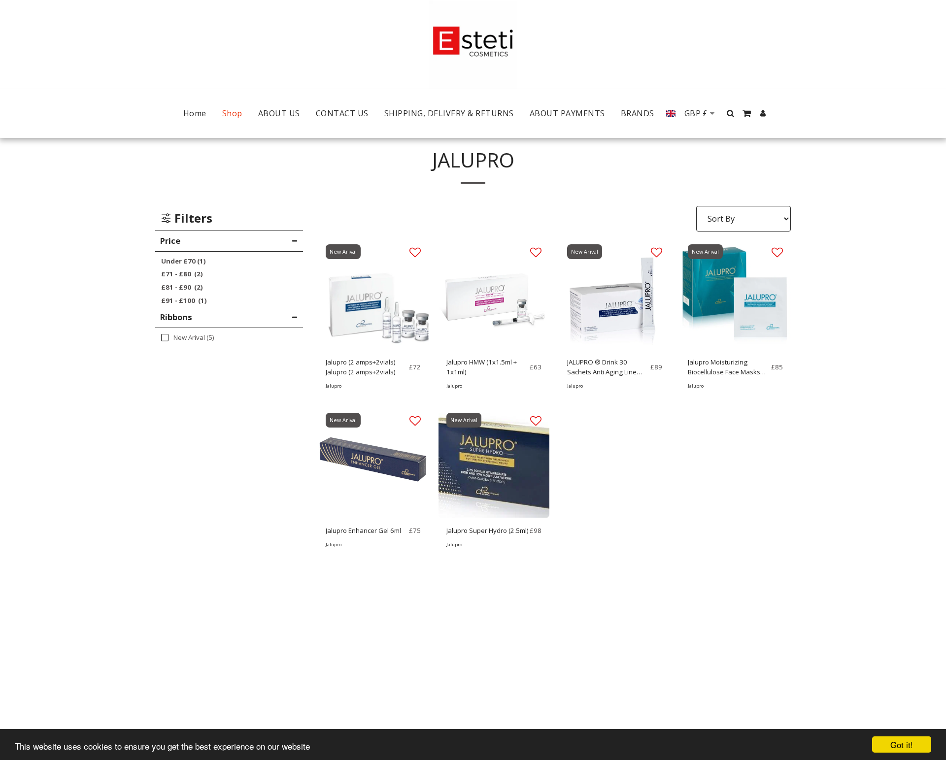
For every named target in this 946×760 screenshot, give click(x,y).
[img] (373, 294)
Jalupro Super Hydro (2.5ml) (487, 530)
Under (183, 261)
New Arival (343, 251)
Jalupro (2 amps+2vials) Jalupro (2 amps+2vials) (361, 367)
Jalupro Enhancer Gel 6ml (363, 530)
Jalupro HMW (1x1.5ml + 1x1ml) (481, 367)
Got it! (901, 744)
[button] (730, 113)
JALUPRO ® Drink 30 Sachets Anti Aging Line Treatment (602, 367)
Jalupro (333, 386)
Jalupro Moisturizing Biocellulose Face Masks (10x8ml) (724, 367)
